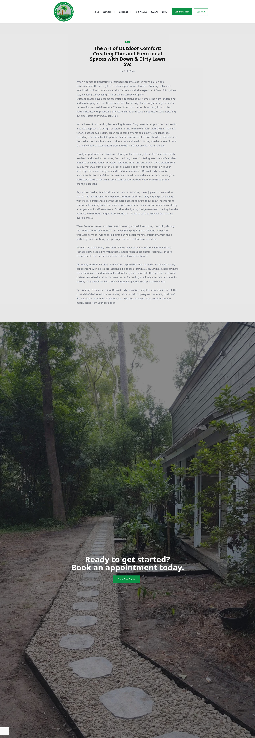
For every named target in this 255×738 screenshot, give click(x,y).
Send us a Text (182, 11)
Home (96, 12)
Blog (164, 12)
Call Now (201, 11)
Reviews (154, 12)
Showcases (141, 12)
